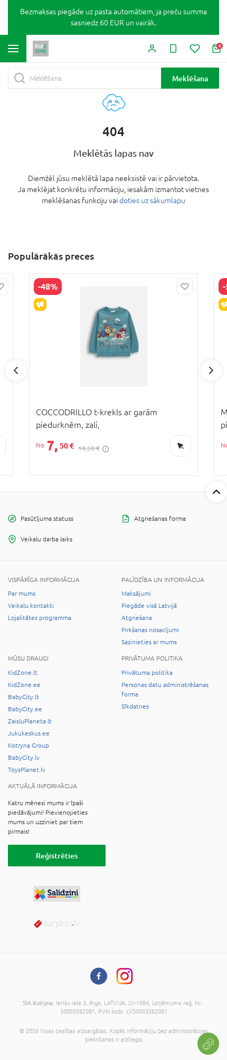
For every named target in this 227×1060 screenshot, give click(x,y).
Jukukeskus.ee (29, 733)
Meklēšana (190, 78)
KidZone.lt (22, 672)
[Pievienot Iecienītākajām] (185, 286)
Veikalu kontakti (31, 605)
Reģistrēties (57, 855)
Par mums (21, 593)
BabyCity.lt (23, 697)
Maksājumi (136, 593)
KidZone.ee (24, 685)
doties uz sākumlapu (152, 200)
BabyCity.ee (25, 709)
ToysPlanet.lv (26, 769)
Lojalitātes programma (39, 618)
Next (211, 370)
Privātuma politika (147, 672)
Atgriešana (136, 618)
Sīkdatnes (135, 706)
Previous (15, 370)
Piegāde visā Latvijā (149, 605)
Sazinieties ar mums (149, 642)
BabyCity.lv (24, 757)
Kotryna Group (28, 745)
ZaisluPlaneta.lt (30, 721)
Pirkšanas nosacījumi (150, 630)
